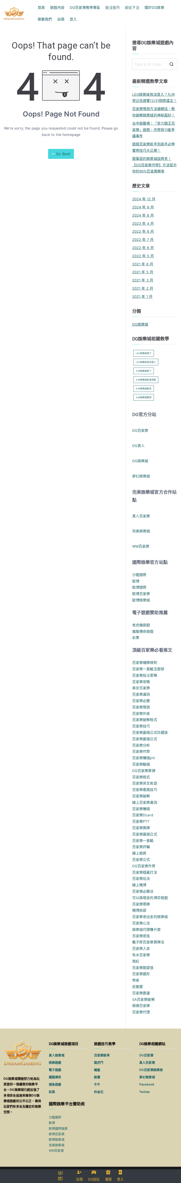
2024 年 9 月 (143, 207)
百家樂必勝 (141, 701)
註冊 (60, 19)
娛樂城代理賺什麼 (146, 929)
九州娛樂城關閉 (143, 397)
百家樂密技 (141, 936)
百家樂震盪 (141, 993)
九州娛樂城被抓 (143, 388)
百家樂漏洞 (141, 694)
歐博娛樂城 (141, 600)
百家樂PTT (141, 821)
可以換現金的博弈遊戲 (150, 898)
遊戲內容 (57, 7)
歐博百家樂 (141, 594)
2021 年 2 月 (142, 288)
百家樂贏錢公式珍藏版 (150, 732)
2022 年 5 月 (143, 256)
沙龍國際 (139, 575)
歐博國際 (139, 587)
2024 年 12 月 (144, 199)
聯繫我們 (45, 19)
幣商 (135, 980)
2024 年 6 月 (143, 215)
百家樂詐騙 (141, 847)
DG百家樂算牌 (143, 770)
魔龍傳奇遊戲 (143, 631)
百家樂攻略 (141, 682)
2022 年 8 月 (143, 231)
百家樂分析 (141, 745)
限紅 (135, 961)
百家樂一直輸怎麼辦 (148, 669)
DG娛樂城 (140, 324)
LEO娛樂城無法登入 (146, 362)
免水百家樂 (141, 955)
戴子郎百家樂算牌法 (148, 942)
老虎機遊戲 (141, 625)
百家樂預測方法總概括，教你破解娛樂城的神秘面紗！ (153, 112)
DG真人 (138, 445)
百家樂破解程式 (144, 719)
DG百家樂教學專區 (85, 7)
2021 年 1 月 (142, 296)
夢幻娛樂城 (141, 476)
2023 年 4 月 (143, 223)
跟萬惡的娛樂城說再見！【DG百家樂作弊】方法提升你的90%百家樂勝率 (154, 165)
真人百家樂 (141, 516)
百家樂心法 (141, 923)
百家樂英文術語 (144, 783)
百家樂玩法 (141, 878)
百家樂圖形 (141, 974)
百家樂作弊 (141, 751)
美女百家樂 (141, 688)
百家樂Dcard (142, 815)
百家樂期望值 (143, 967)
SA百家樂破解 (143, 999)
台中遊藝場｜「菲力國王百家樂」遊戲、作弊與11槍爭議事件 (153, 129)
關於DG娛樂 (154, 7)
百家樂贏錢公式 (144, 834)
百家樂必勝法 (143, 891)
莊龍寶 (137, 986)
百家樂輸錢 (141, 764)
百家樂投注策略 (144, 675)
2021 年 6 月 (142, 264)
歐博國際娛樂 (58, 1128)
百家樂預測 (141, 707)
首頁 (41, 7)
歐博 (135, 581)
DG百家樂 (140, 430)
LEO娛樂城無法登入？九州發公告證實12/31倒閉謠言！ (154, 97)
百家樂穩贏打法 (144, 872)
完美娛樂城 (141, 531)
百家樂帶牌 (141, 904)
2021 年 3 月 (142, 280)
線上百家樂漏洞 (144, 802)
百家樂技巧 (141, 726)
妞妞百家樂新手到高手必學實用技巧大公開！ (153, 147)
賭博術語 (139, 910)
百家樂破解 (141, 796)
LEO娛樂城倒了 (143, 353)
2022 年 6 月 (143, 248)
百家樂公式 (141, 859)
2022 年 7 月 (143, 239)
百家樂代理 (141, 1012)
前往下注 (132, 7)
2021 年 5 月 (142, 272)
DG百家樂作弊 (143, 866)
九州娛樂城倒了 (143, 371)
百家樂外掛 (141, 713)
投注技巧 (112, 7)
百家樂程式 (141, 777)
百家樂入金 (141, 948)
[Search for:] (154, 64)
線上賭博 (139, 885)
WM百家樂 (140, 546)
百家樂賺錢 (141, 809)
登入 (73, 19)
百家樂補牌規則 (144, 662)
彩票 (135, 637)
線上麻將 (139, 853)
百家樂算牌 (141, 828)
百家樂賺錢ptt (143, 758)
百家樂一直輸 (143, 840)
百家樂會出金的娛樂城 (150, 916)
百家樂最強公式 (144, 739)
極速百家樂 (141, 1005)
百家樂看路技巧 (144, 789)
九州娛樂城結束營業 (146, 379)
